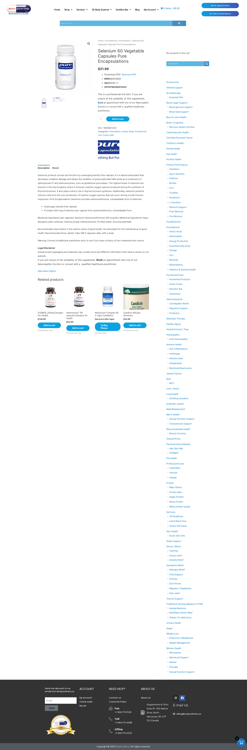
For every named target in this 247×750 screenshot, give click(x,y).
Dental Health (173, 148)
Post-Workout (176, 211)
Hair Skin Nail (176, 448)
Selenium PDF (129, 74)
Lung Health (172, 394)
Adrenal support (174, 87)
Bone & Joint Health (176, 117)
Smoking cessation (179, 398)
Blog (137, 9)
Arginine (173, 178)
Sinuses (173, 578)
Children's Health (175, 143)
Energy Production (178, 241)
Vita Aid (173, 472)
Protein (170, 483)
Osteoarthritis (173, 438)
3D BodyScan (176, 516)
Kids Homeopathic (178, 339)
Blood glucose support (180, 107)
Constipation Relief (179, 303)
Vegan (169, 628)
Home (57, 9)
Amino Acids (175, 231)
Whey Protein (176, 501)
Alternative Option (47, 271)
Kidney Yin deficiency (180, 617)
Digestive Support (178, 308)
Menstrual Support (178, 657)
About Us (148, 689)
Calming (173, 550)
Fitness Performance (177, 164)
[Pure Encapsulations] (108, 150)
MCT (171, 383)
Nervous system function (182, 127)
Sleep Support (173, 541)
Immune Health (174, 344)
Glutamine (174, 197)
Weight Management (179, 642)
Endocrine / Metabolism (181, 638)
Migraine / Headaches (180, 588)
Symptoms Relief (175, 565)
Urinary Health (173, 623)
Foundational (111, 41)
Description (44, 168)
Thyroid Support (174, 598)
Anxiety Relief (127, 131)
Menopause (175, 652)
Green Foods (175, 284)
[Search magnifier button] (206, 63)
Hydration (174, 169)
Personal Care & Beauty (178, 444)
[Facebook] (182, 698)
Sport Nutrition (177, 174)
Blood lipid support (179, 111)
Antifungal (174, 353)
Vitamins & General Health (182, 269)
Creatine (173, 192)
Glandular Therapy (175, 318)
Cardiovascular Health (177, 132)
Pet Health (171, 458)
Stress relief (108, 135)
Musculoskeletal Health (178, 429)
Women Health (173, 648)
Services (80, 9)
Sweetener (175, 293)
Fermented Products (179, 279)
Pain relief (174, 593)
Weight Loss (172, 633)
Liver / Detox (172, 388)
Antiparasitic (175, 363)
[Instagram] (176, 698)
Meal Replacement (175, 409)
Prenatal (173, 667)
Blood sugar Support (176, 102)
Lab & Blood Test (177, 521)
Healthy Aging (173, 324)
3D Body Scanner (100, 9)
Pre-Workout (175, 216)
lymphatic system (175, 403)
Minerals (173, 259)
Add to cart (118, 119)
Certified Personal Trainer (179, 137)
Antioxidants (124, 41)
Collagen (173, 452)
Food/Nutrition (173, 221)
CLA (171, 187)
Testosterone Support (180, 423)
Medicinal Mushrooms (180, 368)
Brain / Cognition (174, 122)
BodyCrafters (122, 746)
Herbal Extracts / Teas (177, 329)
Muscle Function (177, 433)
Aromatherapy (173, 93)
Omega (173, 250)
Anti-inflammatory (178, 348)
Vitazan (173, 477)
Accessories (172, 82)
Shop (67, 9)
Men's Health (173, 414)
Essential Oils (176, 97)
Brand (55, 168)
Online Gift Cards (178, 526)
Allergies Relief (177, 569)
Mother (173, 662)
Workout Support (178, 207)
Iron (171, 255)
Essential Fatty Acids (179, 246)
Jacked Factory (174, 373)
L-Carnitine (175, 202)
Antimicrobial (176, 358)
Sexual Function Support (181, 418)
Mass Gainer (175, 487)
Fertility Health (173, 159)
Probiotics (174, 313)
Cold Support (176, 574)
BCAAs (172, 183)
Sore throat (175, 583)
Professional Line (175, 463)
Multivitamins (176, 264)
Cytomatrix (174, 468)
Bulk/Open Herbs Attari (181, 612)
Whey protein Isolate (179, 506)
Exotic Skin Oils (177, 535)
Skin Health (172, 531)
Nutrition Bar (122, 9)
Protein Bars (175, 492)
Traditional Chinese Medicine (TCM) (184, 604)
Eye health (171, 154)
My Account (150, 9)
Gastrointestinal (174, 299)
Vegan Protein (176, 497)
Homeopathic (173, 334)
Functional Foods (175, 275)
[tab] (44, 168)
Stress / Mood (173, 546)
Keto (168, 379)
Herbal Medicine (177, 608)
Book (100, 102)
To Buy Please (104, 327)
